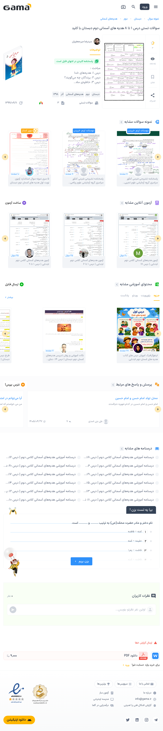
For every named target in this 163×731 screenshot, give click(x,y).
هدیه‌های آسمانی (108, 19)
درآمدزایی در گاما (100, 705)
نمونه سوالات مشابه (138, 121)
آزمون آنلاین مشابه (138, 202)
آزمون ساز (104, 693)
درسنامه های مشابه (138, 448)
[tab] (95, 50)
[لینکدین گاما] (137, 720)
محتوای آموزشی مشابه (136, 284)
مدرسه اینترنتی (101, 699)
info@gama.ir (143, 699)
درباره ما (147, 693)
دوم (126, 19)
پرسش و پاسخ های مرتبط (134, 384)
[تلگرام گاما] (156, 720)
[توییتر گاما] (128, 720)
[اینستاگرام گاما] (146, 720)
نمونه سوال (153, 19)
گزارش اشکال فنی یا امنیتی (137, 705)
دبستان (137, 19)
